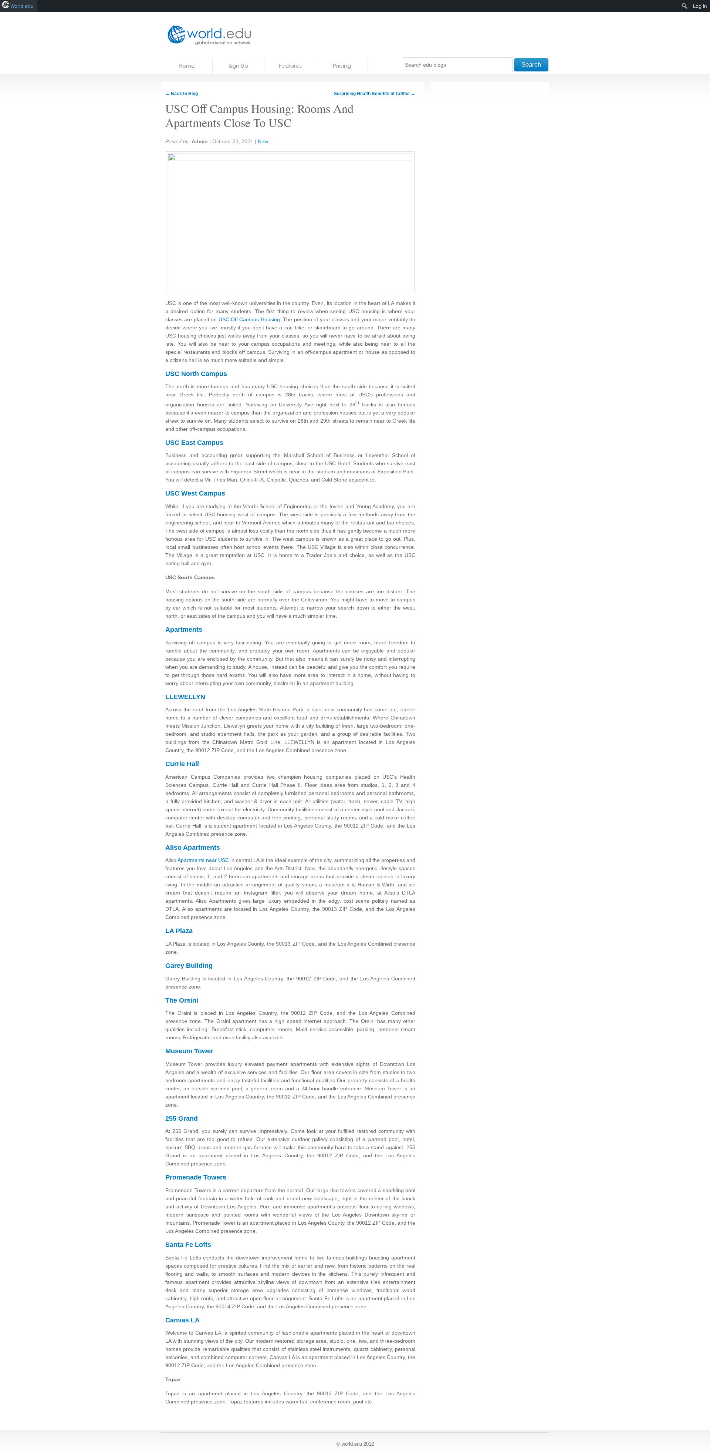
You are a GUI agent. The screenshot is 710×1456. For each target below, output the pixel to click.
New (263, 141)
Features (290, 65)
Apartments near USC (203, 860)
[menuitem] (684, 6)
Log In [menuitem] (700, 6)
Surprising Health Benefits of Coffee (374, 93)
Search (531, 64)
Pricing (342, 65)
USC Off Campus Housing (249, 319)
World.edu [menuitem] (22, 6)
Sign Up (238, 65)
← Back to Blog (181, 93)
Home (187, 65)
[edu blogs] (207, 35)
